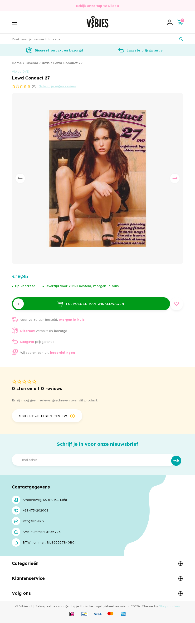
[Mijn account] (170, 22)
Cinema (31, 63)
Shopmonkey (169, 606)
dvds (45, 63)
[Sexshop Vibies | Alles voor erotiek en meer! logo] (97, 27)
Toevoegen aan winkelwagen (94, 304)
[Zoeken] (177, 39)
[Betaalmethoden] (72, 614)
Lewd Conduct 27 (68, 63)
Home (17, 63)
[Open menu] (14, 22)
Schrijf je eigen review (57, 86)
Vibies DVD (20, 71)
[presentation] (20, 178)
